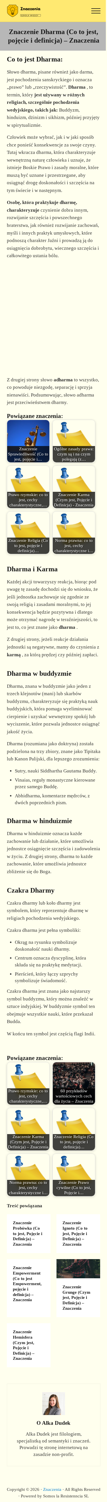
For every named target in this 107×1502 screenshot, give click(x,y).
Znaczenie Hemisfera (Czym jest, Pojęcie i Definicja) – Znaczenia (24, 1345)
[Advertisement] (53, 318)
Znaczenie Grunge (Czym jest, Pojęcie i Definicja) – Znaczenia (76, 1298)
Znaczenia (52, 1489)
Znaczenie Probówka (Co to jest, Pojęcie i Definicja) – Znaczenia (27, 1233)
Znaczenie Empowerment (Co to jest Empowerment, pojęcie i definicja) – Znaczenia (27, 1283)
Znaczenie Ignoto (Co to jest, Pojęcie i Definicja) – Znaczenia (75, 1233)
